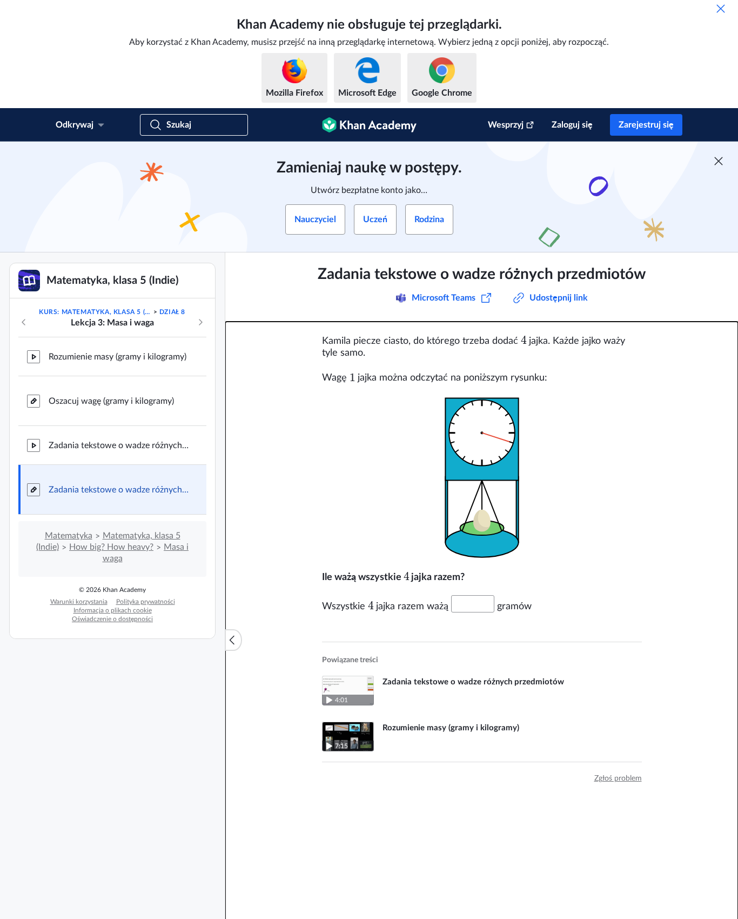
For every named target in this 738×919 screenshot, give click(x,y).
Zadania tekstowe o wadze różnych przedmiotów (119, 445)
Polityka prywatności (145, 601)
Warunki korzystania (79, 601)
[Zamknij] (720, 8)
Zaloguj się (572, 125)
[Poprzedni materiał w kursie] (23, 322)
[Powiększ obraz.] (482, 477)
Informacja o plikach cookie (112, 610)
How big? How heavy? (111, 547)
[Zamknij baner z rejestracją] (718, 161)
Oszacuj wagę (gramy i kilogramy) (111, 401)
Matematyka (68, 535)
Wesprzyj (506, 125)
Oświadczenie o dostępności (112, 619)
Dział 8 (172, 312)
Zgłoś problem (618, 778)
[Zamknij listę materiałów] (233, 640)
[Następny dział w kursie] (200, 322)
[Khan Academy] (369, 125)
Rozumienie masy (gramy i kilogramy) (117, 356)
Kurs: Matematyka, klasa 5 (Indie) (95, 312)
